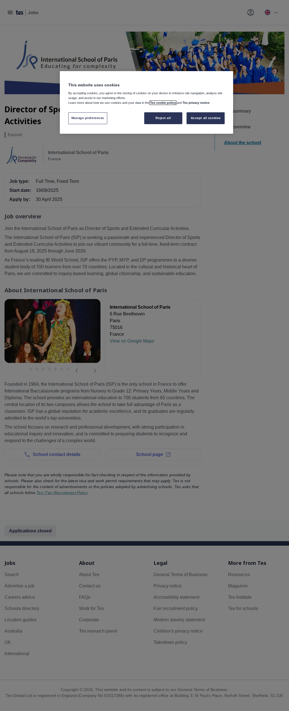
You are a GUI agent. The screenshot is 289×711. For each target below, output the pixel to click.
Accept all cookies (206, 118)
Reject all (163, 118)
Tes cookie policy (163, 102)
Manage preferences (87, 118)
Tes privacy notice (196, 102)
